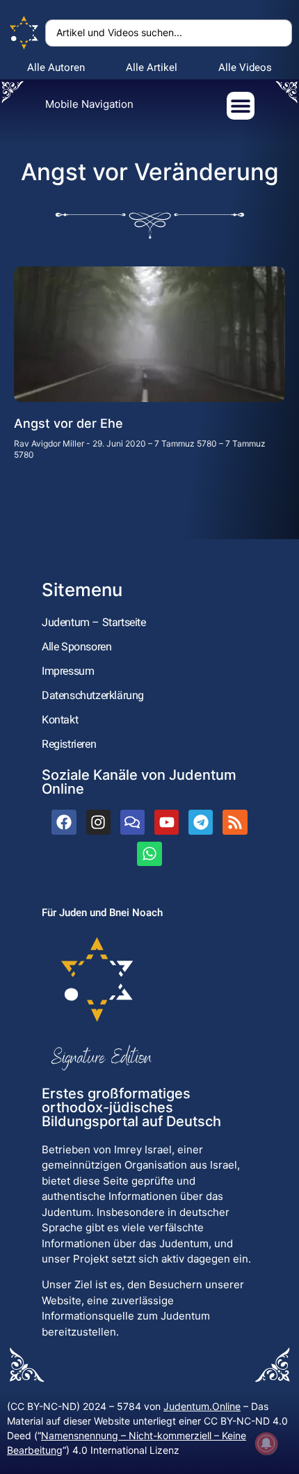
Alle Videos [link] (245, 67)
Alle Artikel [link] (151, 67)
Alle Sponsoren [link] (76, 646)
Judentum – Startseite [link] (94, 622)
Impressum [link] (68, 671)
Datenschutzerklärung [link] (93, 695)
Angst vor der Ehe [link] (68, 423)
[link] (24, 33)
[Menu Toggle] (240, 106)
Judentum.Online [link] (202, 1406)
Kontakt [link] (60, 719)
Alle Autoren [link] (56, 67)
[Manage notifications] (266, 1443)
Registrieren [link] (69, 744)
